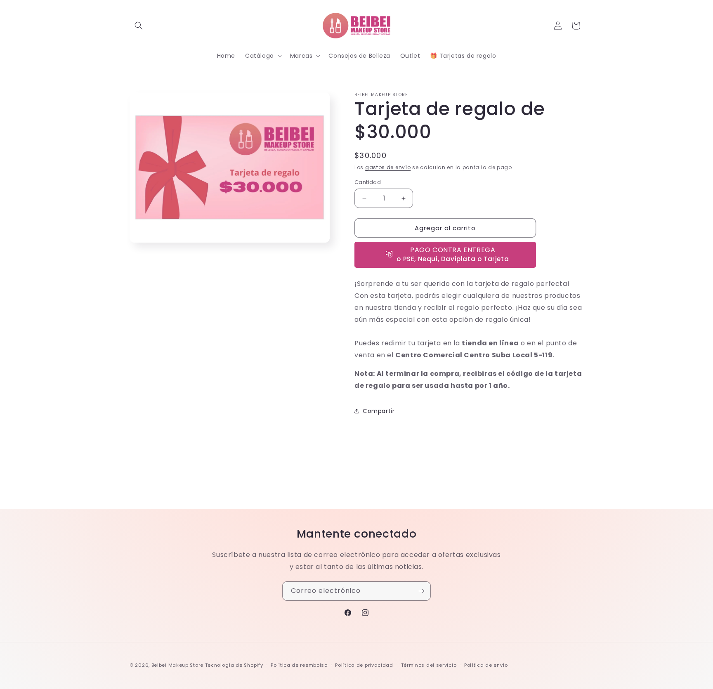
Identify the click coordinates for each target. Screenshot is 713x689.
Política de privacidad (364, 664)
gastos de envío (388, 167)
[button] (139, 26)
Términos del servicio (429, 664)
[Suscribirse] (421, 591)
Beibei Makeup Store (177, 665)
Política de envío (486, 664)
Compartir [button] (378, 411)
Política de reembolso (299, 664)
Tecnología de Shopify (234, 665)
